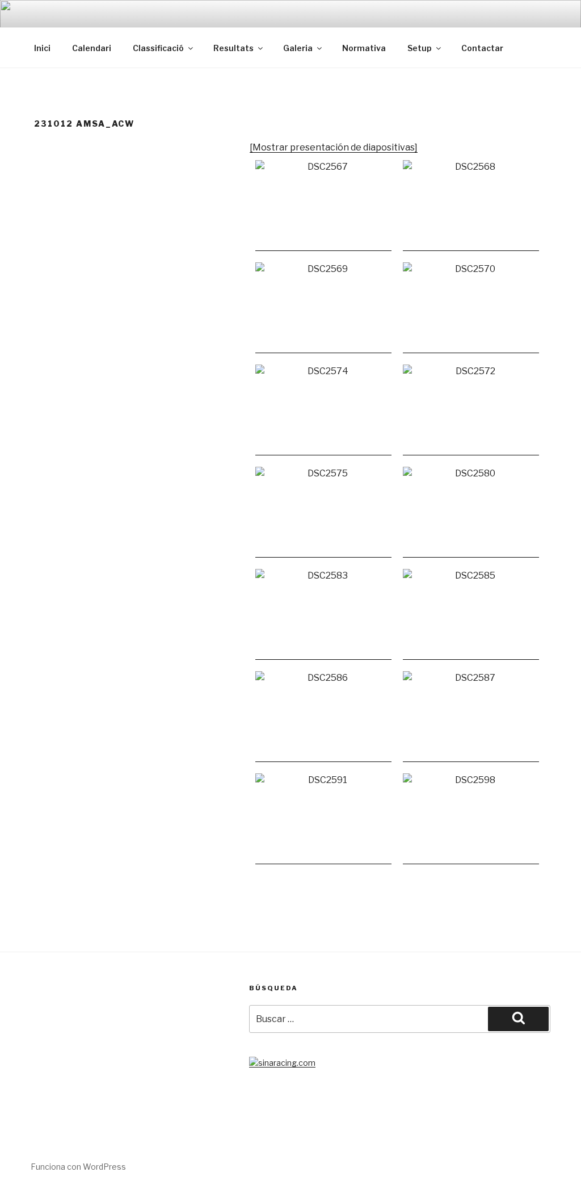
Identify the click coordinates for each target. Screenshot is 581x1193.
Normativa (364, 48)
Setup (419, 48)
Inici (42, 48)
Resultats (233, 48)
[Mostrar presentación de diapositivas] (334, 147)
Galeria (298, 48)
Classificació (158, 48)
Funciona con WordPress (78, 1166)
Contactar (482, 48)
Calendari (91, 48)
